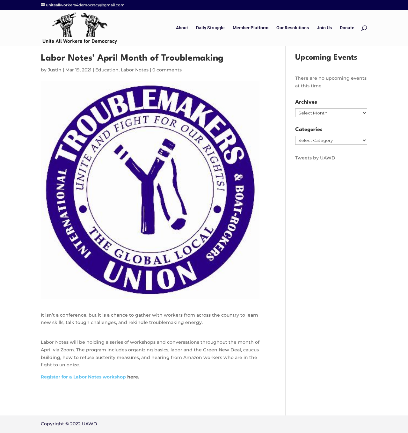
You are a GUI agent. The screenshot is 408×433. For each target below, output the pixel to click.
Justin (55, 70)
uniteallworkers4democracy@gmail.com (85, 5)
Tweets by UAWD (315, 158)
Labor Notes (135, 70)
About (182, 28)
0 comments (167, 70)
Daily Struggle (210, 28)
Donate (347, 28)
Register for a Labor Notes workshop (83, 377)
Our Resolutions (292, 28)
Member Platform (250, 28)
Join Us (324, 28)
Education (107, 70)
